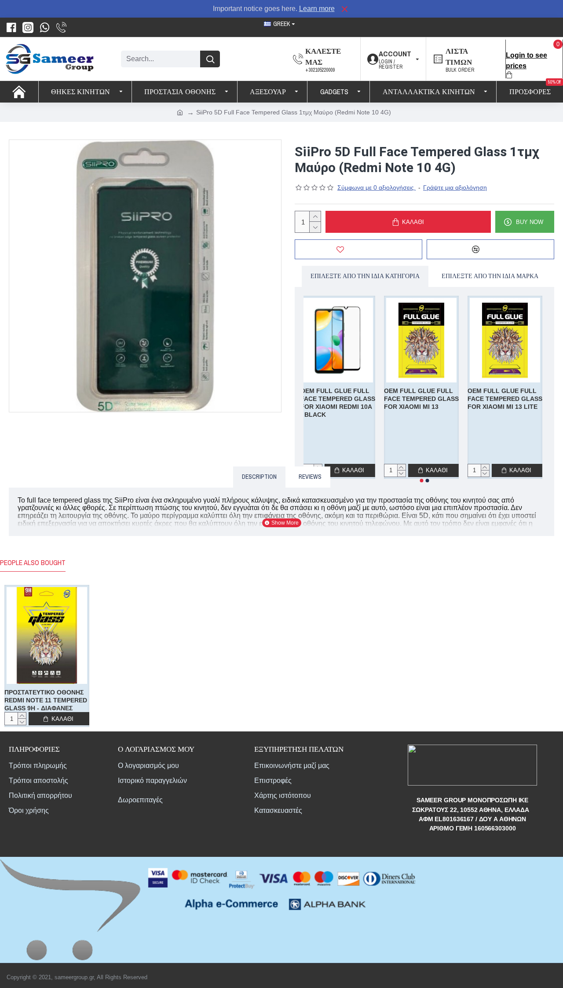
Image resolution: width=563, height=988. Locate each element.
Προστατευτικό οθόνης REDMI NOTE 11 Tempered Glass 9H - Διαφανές (45, 700)
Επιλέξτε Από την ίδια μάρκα (490, 276)
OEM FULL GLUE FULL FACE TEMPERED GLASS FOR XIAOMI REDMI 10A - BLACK (340, 403)
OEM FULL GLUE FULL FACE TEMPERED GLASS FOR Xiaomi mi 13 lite (508, 398)
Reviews (310, 477)
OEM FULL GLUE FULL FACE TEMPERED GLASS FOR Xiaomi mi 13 (424, 398)
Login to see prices (526, 60)
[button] (422, 480)
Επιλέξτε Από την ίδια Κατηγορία (365, 276)
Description (259, 477)
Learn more (317, 8)
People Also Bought (33, 562)
